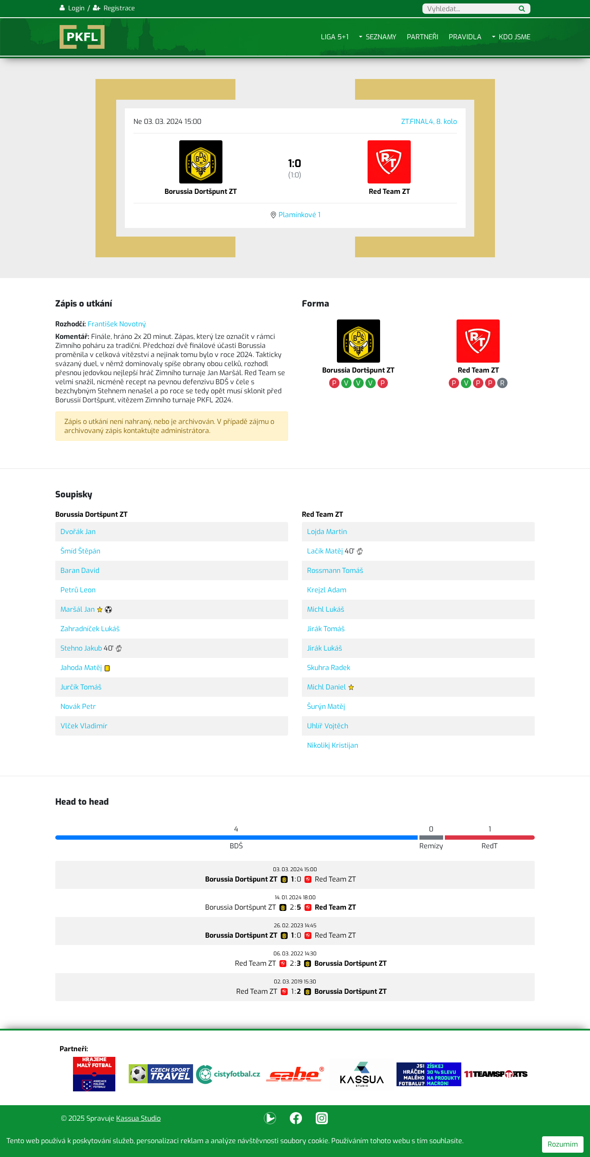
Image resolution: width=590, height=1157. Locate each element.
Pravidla (465, 36)
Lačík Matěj (325, 551)
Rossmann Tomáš (335, 570)
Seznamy (381, 36)
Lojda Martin (327, 531)
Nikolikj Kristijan (332, 745)
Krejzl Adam (326, 589)
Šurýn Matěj (326, 706)
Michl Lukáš (325, 609)
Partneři (422, 36)
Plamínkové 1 (299, 214)
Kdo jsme (514, 36)
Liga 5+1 (335, 36)
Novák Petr (78, 706)
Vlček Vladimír (84, 725)
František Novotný (117, 324)
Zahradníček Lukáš (90, 628)
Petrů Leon (77, 589)
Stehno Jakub (81, 648)
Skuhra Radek (328, 667)
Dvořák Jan (77, 531)
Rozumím (563, 1144)
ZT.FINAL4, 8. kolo (429, 121)
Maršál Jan (77, 609)
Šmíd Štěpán (80, 551)
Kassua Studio (138, 1118)
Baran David (79, 570)
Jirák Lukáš (324, 648)
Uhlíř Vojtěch (327, 725)
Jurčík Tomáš (81, 687)
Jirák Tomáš (326, 628)
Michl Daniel (326, 687)
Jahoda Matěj (81, 667)
